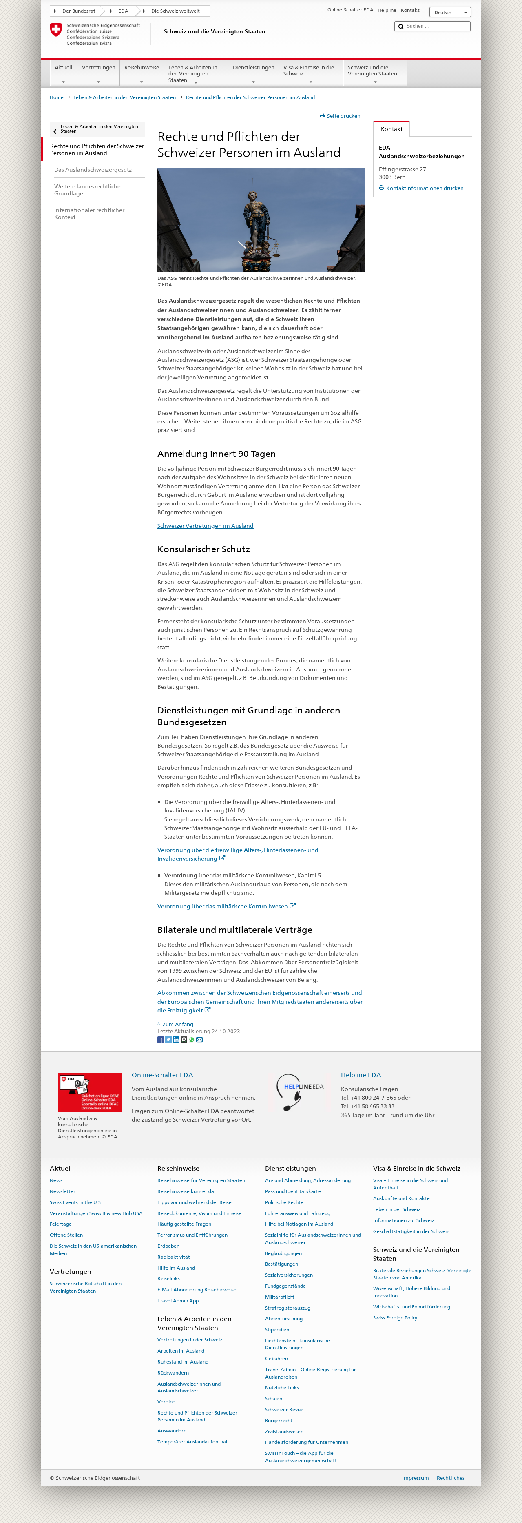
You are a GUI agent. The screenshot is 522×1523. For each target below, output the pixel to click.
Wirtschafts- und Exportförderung (411, 1307)
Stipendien (277, 1330)
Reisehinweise (141, 67)
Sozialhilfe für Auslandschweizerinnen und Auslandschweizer (313, 1238)
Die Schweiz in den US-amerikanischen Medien (93, 1249)
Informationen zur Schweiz (403, 1220)
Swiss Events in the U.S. (76, 1202)
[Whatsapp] (192, 1039)
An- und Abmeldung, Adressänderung (308, 1180)
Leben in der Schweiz (396, 1209)
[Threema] (184, 1039)
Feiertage (61, 1224)
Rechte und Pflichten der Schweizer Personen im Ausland (197, 1416)
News (56, 1180)
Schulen (273, 1398)
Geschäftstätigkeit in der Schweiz (411, 1231)
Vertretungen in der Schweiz (189, 1340)
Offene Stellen (66, 1235)
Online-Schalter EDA (162, 1075)
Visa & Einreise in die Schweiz (308, 70)
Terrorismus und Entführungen (192, 1235)
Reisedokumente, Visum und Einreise (199, 1213)
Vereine (166, 1402)
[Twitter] (169, 1039)
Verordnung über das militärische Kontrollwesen (222, 906)
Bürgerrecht (278, 1420)
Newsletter (62, 1191)
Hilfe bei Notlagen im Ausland (299, 1224)
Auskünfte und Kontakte (401, 1198)
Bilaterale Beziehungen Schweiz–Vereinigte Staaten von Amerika (422, 1274)
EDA (123, 11)
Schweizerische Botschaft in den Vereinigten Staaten (86, 1287)
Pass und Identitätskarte (293, 1191)
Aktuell (64, 67)
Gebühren (276, 1358)
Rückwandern (173, 1373)
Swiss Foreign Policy (395, 1317)
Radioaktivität (173, 1257)
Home (57, 97)
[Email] (199, 1039)
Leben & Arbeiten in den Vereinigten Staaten (192, 73)
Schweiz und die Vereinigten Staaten (372, 70)
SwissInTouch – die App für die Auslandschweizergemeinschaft (301, 1456)
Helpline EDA (361, 1075)
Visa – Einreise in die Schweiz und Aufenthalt (410, 1184)
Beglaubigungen (283, 1253)
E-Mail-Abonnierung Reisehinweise (197, 1290)
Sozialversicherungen (289, 1275)
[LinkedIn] (177, 1039)
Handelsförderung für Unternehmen (306, 1442)
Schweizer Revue (284, 1409)
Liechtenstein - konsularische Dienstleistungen (297, 1344)
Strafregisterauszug (287, 1307)
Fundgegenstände (285, 1286)
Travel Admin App (178, 1301)
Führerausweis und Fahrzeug (297, 1213)
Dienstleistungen (253, 67)
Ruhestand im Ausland (182, 1362)
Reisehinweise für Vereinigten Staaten (201, 1180)
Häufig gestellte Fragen (184, 1224)
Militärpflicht (279, 1297)
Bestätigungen (281, 1264)
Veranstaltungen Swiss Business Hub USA (96, 1213)
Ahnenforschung (284, 1319)
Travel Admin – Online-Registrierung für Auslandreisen (310, 1373)
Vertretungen (98, 67)
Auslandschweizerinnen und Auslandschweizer (189, 1387)
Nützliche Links (282, 1387)
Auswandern (171, 1431)
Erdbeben (168, 1246)
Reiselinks (168, 1279)
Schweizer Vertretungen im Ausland (205, 525)
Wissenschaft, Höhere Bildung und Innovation (411, 1292)
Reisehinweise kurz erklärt (187, 1191)
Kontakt (388, 128)
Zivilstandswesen (284, 1431)
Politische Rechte (284, 1202)
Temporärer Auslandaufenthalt (193, 1442)
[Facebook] (161, 1039)
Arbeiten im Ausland (180, 1351)
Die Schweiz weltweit (175, 11)
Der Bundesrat (78, 11)
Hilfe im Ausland (176, 1268)
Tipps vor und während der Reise (194, 1202)
